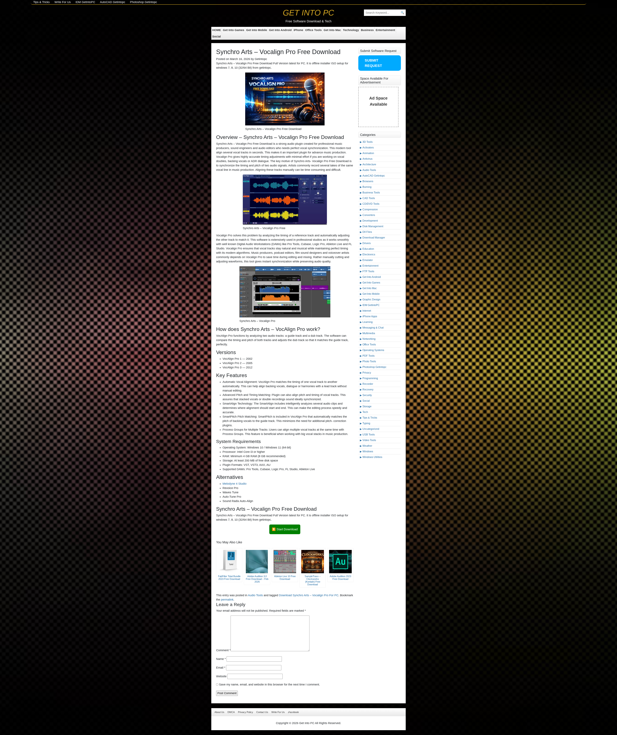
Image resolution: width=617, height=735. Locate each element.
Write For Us (62, 2)
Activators (368, 147)
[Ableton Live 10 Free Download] (284, 561)
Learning (367, 322)
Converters (368, 215)
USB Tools (368, 434)
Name (221, 659)
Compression (370, 209)
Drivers (366, 243)
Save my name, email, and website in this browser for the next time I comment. (269, 684)
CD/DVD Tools (370, 203)
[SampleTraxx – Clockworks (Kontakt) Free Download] (312, 561)
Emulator (367, 260)
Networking (369, 339)
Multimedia (368, 333)
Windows (367, 451)
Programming (370, 378)
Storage (366, 406)
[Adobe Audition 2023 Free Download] (340, 561)
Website (221, 676)
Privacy (366, 372)
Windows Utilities (372, 457)
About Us (219, 712)
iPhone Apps (369, 316)
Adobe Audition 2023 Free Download (340, 577)
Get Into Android (280, 30)
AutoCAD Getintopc (112, 2)
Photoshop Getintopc (143, 2)
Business (367, 30)
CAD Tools (368, 198)
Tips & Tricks (41, 2)
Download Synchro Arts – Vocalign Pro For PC (308, 595)
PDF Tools (368, 355)
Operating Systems (373, 350)
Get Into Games (233, 30)
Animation (368, 153)
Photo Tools (369, 361)
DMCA (231, 712)
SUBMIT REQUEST (373, 63)
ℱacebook (293, 712)
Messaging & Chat (373, 327)
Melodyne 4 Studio (234, 483)
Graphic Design (371, 299)
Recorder (367, 384)
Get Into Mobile (256, 30)
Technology (351, 30)
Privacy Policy (245, 712)
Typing (366, 423)
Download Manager (373, 237)
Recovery (367, 389)
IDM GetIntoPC (85, 2)
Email (220, 667)
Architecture (369, 164)
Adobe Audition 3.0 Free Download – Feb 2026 (257, 579)
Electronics (368, 254)
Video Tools (369, 440)
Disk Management (372, 226)
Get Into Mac (332, 30)
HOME (216, 30)
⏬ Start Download (285, 529)
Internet (366, 310)
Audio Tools (255, 595)
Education (368, 248)
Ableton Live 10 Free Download (285, 577)
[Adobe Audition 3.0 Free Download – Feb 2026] (257, 561)
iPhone (298, 30)
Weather (367, 445)
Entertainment (385, 30)
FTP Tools (368, 271)
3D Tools (367, 142)
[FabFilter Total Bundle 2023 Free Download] (229, 561)
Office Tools (313, 30)
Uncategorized (370, 429)
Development (370, 220)
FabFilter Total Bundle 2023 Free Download (229, 577)
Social (216, 36)
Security (367, 395)
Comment (223, 650)
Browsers (367, 181)
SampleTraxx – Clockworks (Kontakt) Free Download (313, 580)
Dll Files (367, 232)
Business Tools (371, 192)
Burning (366, 187)
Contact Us (262, 712)
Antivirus (367, 158)
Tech (365, 412)
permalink (227, 599)
